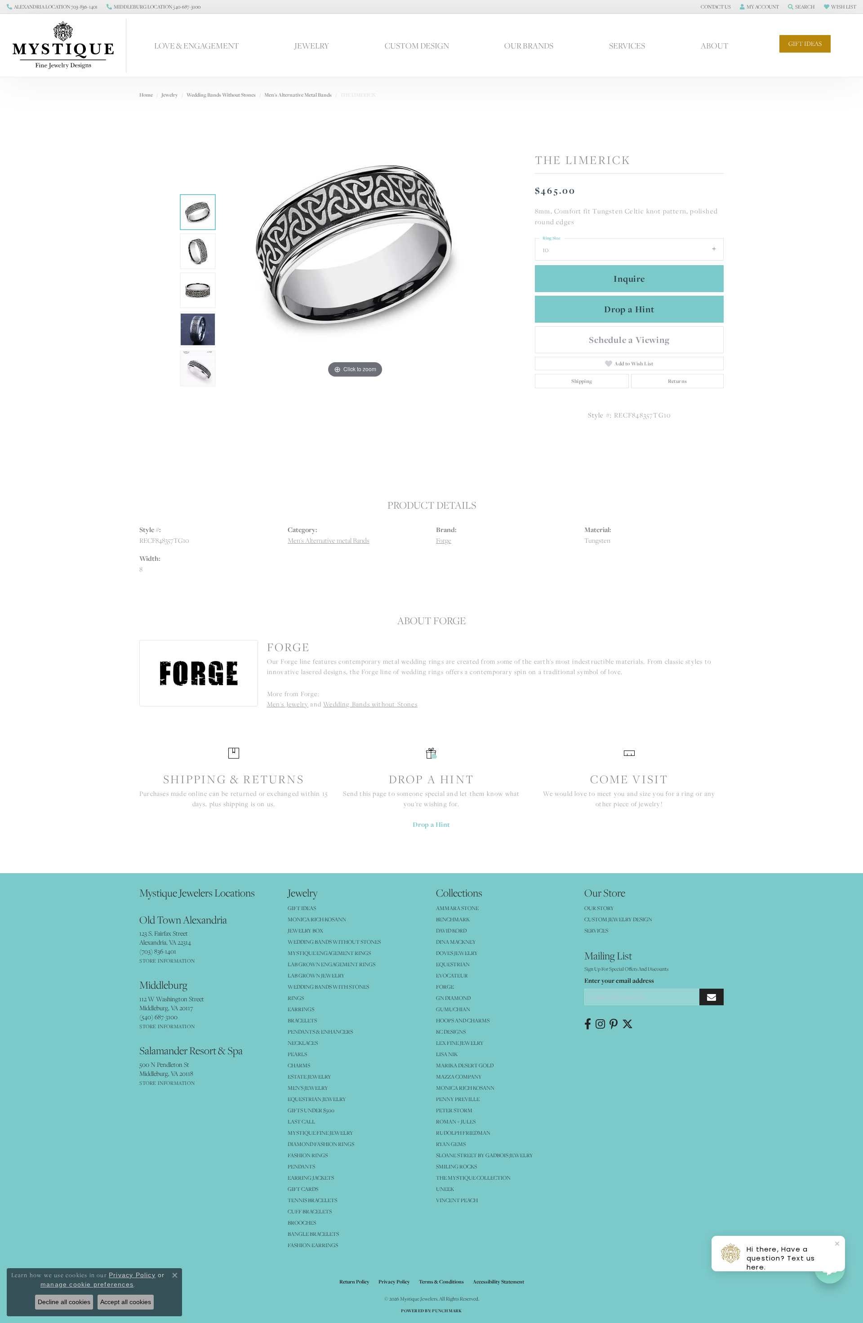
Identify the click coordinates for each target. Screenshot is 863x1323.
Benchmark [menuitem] (453, 919)
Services (627, 45)
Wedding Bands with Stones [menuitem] (328, 986)
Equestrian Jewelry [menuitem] (317, 1099)
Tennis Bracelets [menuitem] (312, 1200)
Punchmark (447, 1311)
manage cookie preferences (86, 1284)
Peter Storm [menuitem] (454, 1110)
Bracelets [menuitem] (302, 1020)
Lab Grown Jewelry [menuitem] (316, 975)
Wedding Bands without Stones (221, 94)
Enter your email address (619, 980)
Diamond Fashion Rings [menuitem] (321, 1144)
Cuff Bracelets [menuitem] (310, 1211)
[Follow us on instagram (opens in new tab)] (600, 1024)
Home (146, 94)
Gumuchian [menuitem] (453, 1009)
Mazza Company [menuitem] (459, 1076)
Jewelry (311, 45)
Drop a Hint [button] (629, 309)
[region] (355, 290)
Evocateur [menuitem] (452, 975)
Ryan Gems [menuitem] (451, 1144)
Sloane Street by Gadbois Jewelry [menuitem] (484, 1155)
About (715, 45)
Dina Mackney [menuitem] (456, 942)
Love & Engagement (196, 45)
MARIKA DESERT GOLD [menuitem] (465, 1065)
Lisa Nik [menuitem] (447, 1054)
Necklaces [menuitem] (303, 1043)
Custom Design (417, 45)
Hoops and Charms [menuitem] (462, 1020)
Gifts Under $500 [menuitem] (311, 1110)
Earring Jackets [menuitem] (311, 1177)
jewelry (169, 94)
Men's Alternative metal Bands (298, 94)
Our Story (599, 908)
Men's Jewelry (288, 704)
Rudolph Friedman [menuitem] (463, 1133)
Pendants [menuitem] (301, 1166)
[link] (52, 6)
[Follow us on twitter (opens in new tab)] (627, 1024)
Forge (443, 540)
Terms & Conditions (441, 1281)
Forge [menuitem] (445, 986)
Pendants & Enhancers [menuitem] (320, 1031)
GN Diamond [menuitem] (453, 998)
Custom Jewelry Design (618, 919)
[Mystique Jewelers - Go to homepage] (67, 45)
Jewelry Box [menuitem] (305, 930)
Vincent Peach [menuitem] (457, 1200)
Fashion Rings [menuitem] (308, 1155)
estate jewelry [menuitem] (309, 1076)
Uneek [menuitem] (445, 1189)
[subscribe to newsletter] (711, 997)
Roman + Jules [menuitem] (456, 1121)
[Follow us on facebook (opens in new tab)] (587, 1024)
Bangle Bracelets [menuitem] (313, 1234)
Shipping (581, 381)
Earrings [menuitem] (301, 1009)
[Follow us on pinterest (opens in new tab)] (613, 1024)
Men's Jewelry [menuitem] (308, 1088)
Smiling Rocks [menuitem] (456, 1166)
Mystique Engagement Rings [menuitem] (329, 953)
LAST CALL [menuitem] (301, 1121)
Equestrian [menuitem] (453, 964)
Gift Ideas (805, 43)
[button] (715, 6)
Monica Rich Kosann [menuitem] (465, 1088)
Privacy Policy (394, 1281)
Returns (677, 381)
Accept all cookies (125, 1301)
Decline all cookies (64, 1301)
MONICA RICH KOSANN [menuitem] (317, 919)
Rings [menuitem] (296, 998)
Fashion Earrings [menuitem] (313, 1245)
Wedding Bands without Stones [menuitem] (334, 942)
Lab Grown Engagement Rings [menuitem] (331, 964)
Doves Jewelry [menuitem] (457, 953)
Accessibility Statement (498, 1281)
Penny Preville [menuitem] (458, 1099)
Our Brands (528, 45)
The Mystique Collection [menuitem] (473, 1177)
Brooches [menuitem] (302, 1222)
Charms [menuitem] (299, 1065)
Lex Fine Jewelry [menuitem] (460, 1043)
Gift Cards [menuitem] (303, 1189)
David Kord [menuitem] (451, 930)
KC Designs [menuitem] (451, 1031)
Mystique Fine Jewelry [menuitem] (320, 1133)
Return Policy (354, 1281)
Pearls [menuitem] (297, 1054)
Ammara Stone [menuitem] (457, 908)
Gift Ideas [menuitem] (302, 908)
